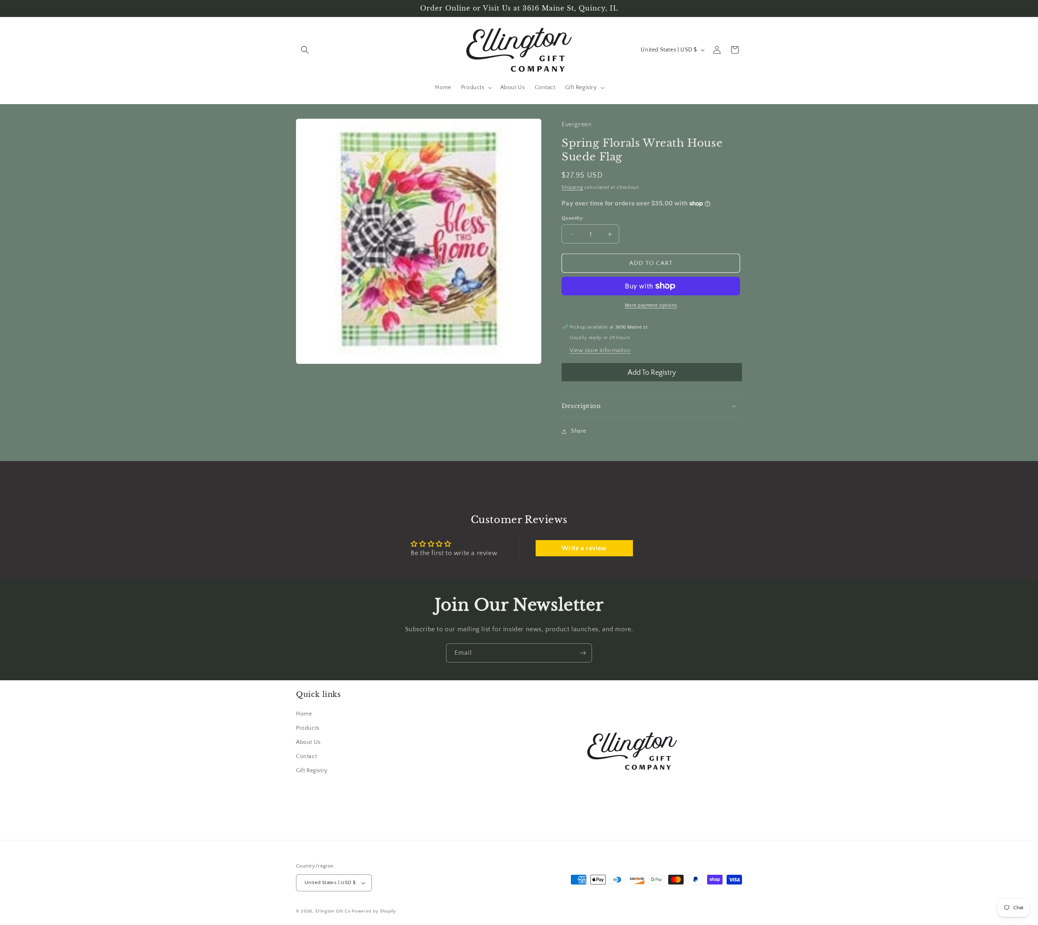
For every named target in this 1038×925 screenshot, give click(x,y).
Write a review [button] (584, 548)
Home (304, 714)
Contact (306, 756)
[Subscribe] (583, 652)
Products (308, 728)
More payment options (651, 305)
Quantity (572, 218)
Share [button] (578, 431)
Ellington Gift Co (333, 911)
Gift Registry (312, 770)
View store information (600, 350)
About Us (308, 742)
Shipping (572, 187)
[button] (305, 50)
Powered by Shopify (374, 911)
